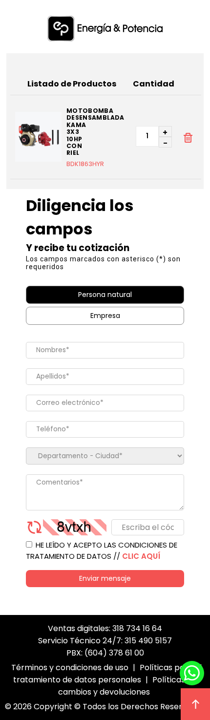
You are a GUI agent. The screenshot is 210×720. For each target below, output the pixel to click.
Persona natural (105, 294)
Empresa (105, 315)
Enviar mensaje (105, 578)
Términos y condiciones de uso (69, 667)
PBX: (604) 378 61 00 (105, 652)
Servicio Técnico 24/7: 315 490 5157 (105, 640)
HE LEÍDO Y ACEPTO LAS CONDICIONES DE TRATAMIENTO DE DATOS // (101, 550)
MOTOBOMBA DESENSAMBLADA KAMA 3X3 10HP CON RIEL (90, 132)
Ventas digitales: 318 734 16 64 (105, 628)
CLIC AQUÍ (141, 556)
